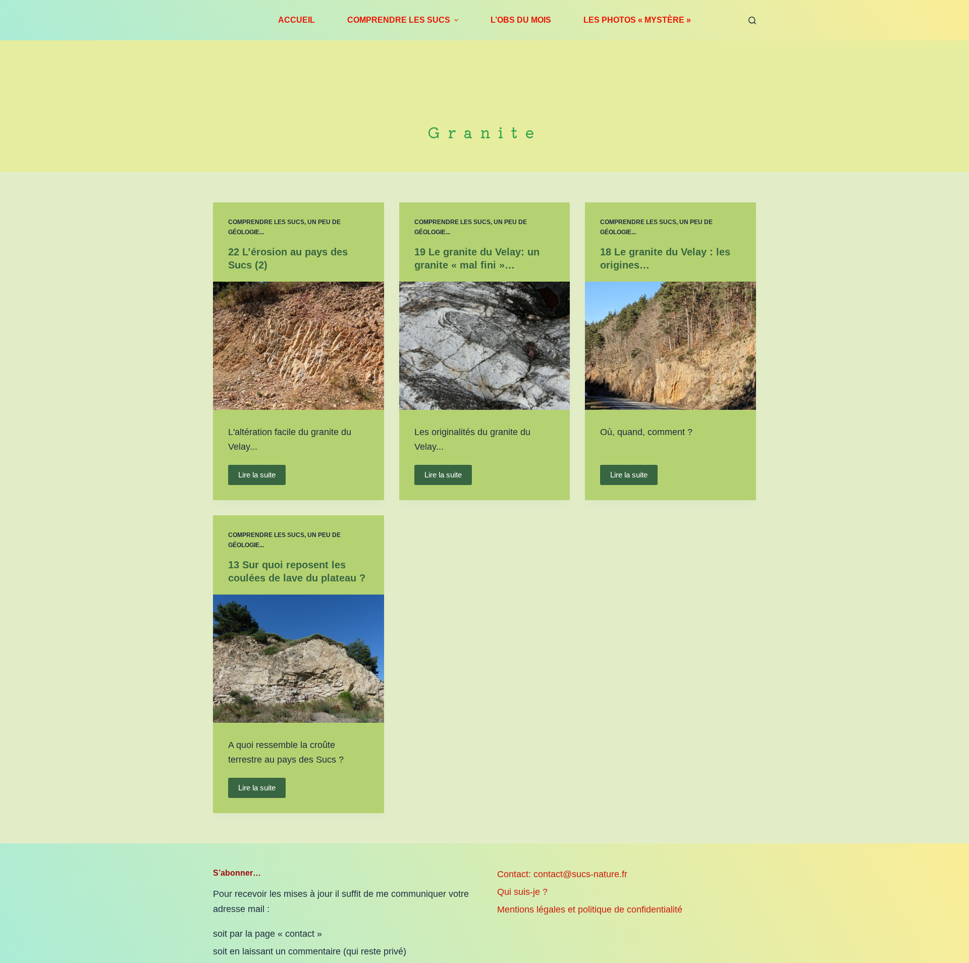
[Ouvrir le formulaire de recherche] (752, 20)
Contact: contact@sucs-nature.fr (562, 874)
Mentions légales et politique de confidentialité (589, 909)
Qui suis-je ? (522, 892)
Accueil (296, 20)
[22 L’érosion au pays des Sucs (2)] (298, 346)
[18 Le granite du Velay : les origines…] (670, 346)
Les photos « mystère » (637, 20)
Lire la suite (257, 474)
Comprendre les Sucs (398, 20)
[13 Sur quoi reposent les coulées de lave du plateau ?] (298, 659)
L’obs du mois (521, 20)
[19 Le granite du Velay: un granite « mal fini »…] (484, 346)
